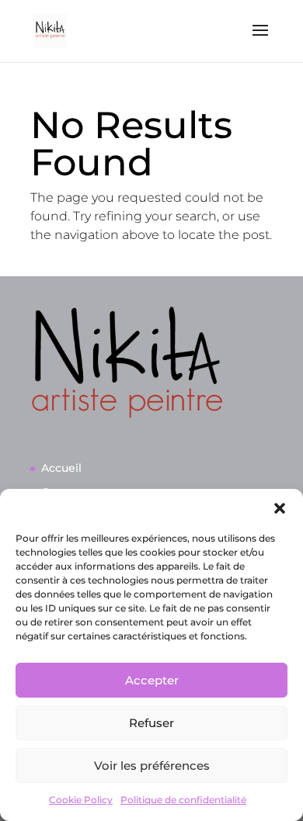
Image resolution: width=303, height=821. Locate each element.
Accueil (61, 468)
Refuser (151, 722)
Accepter (152, 680)
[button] (279, 508)
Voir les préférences (152, 765)
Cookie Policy (81, 799)
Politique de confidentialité (183, 799)
